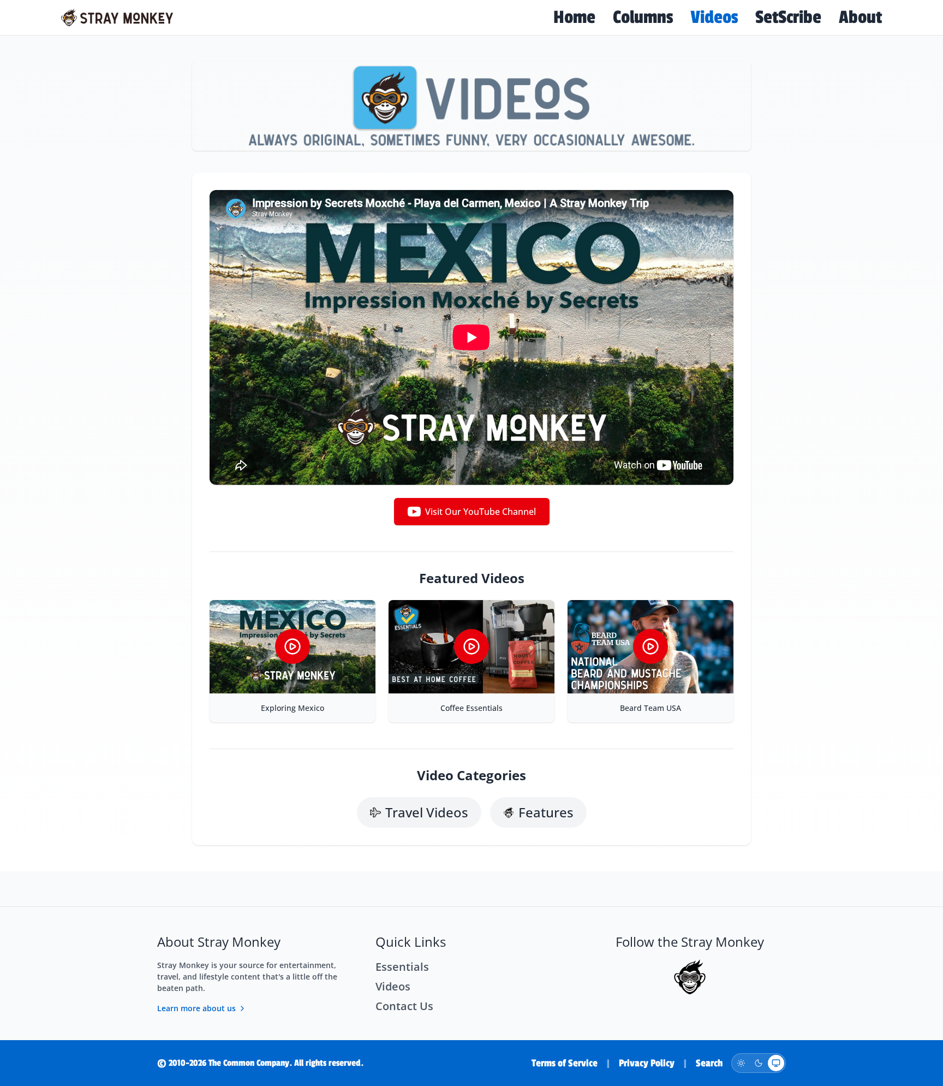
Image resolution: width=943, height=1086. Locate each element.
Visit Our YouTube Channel (480, 512)
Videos (714, 17)
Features (546, 812)
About (860, 17)
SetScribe (788, 17)
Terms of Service (565, 1063)
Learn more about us (196, 1008)
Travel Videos (426, 812)
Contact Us (404, 1006)
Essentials (402, 966)
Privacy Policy (647, 1063)
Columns (643, 17)
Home (574, 17)
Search (709, 1063)
